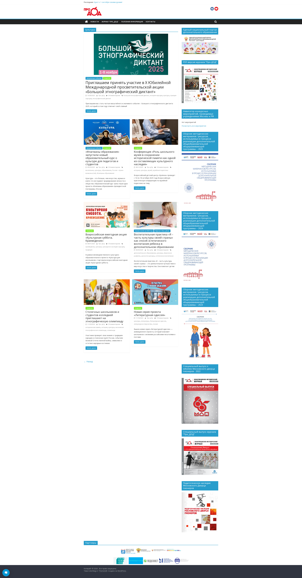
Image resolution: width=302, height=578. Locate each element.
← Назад (88, 361)
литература (145, 321)
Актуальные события (94, 78)
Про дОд (102, 95)
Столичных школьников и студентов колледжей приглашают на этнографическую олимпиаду (104, 316)
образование (106, 170)
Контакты (150, 21)
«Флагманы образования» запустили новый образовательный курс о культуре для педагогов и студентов (102, 158)
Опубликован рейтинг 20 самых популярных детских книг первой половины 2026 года (128, 2)
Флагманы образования (105, 173)
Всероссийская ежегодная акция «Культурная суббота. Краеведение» (106, 237)
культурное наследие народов (113, 247)
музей (150, 170)
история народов (156, 95)
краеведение (90, 247)
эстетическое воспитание (165, 256)
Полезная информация (132, 21)
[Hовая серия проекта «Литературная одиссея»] (155, 280)
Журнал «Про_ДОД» (162, 231)
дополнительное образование (145, 253)
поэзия (155, 324)
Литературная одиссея (158, 321)
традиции (89, 250)
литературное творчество (143, 324)
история (137, 170)
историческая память (93, 327)
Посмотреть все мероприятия (194, 126)
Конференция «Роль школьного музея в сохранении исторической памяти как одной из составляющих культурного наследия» (155, 158)
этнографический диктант (102, 99)
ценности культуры (148, 256)
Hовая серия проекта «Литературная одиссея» (149, 313)
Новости (94, 21)
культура (166, 95)
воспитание (90, 170)
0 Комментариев (114, 95)
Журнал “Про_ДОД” (110, 21)
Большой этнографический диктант (136, 95)
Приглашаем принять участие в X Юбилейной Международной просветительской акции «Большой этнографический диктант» (128, 87)
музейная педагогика (160, 170)
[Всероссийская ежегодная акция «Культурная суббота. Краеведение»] (107, 203)
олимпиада (111, 330)
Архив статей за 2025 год (143, 231)
